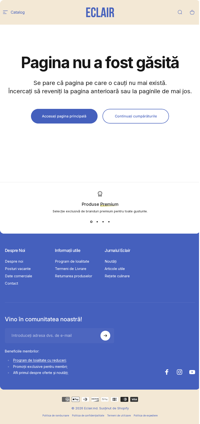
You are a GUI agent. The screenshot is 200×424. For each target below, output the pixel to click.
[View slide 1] (91, 222)
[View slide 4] (109, 222)
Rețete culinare (117, 276)
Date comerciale (18, 276)
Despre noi (14, 261)
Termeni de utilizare (119, 415)
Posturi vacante (18, 269)
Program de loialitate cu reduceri (39, 360)
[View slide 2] (97, 222)
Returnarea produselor (73, 276)
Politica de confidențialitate (88, 415)
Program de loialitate (72, 261)
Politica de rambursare (55, 415)
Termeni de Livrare (70, 269)
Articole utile (115, 269)
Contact (11, 283)
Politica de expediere (146, 415)
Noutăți (111, 261)
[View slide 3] (103, 222)
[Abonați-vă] (105, 336)
